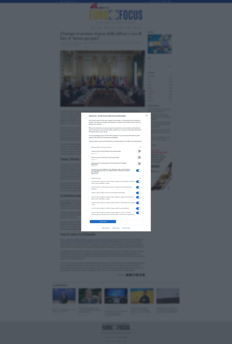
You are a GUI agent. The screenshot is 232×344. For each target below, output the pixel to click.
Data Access (116, 228)
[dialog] (116, 172)
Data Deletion (106, 228)
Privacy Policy (126, 228)
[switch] (138, 151)
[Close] (147, 116)
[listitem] (116, 147)
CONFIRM (103, 221)
